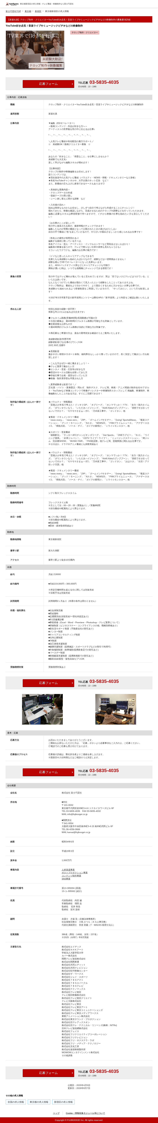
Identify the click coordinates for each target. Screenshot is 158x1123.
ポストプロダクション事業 (75, 872)
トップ (56, 1113)
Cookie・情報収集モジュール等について (85, 1113)
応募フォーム (48, 83)
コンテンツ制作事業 (71, 875)
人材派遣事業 (68, 869)
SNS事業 (66, 879)
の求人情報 (16, 1102)
